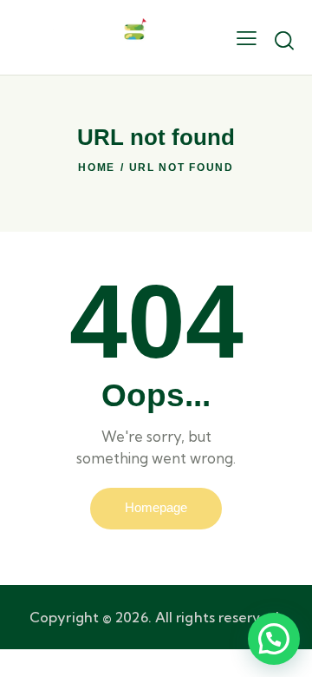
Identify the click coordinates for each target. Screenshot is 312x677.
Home (96, 167)
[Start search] (284, 40)
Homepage (156, 507)
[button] (274, 639)
